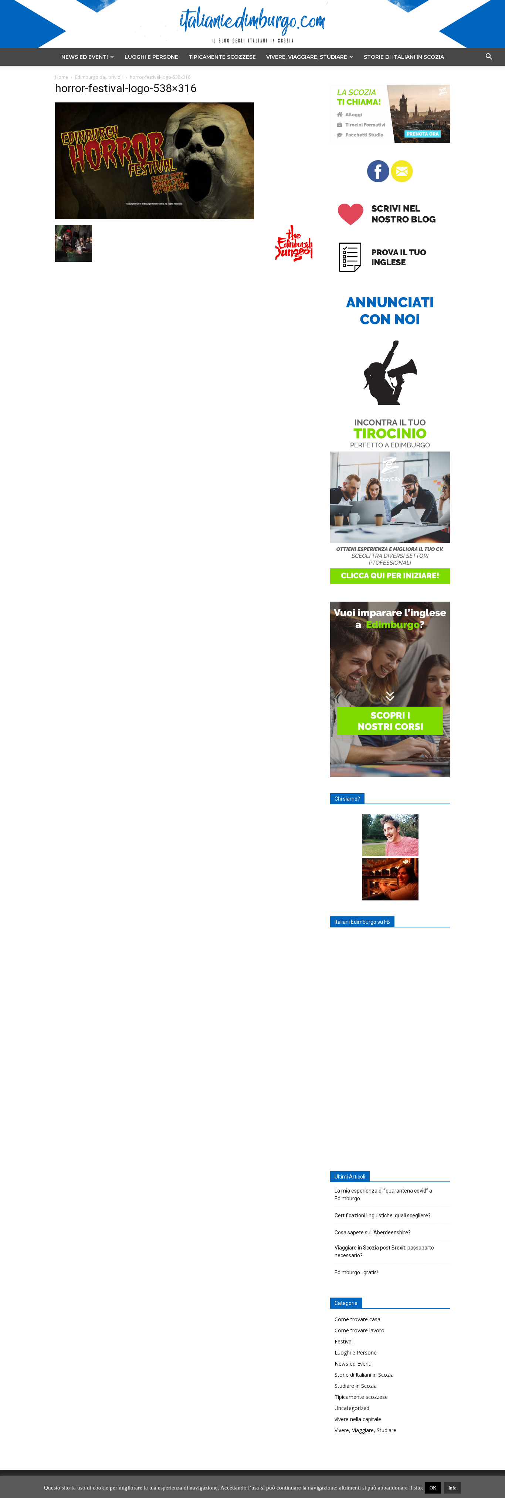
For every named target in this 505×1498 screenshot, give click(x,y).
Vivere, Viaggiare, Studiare (306, 57)
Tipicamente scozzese (222, 57)
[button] (489, 57)
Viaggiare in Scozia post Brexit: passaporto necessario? (384, 1251)
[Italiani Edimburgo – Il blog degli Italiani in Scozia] (252, 24)
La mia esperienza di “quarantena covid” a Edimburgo (383, 1194)
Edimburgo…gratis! (356, 1272)
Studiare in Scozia (356, 1385)
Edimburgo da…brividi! (99, 77)
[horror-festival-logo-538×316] (154, 217)
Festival (344, 1341)
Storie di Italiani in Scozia (404, 57)
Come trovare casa (357, 1319)
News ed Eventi (84, 57)
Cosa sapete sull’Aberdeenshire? (373, 1232)
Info (452, 1488)
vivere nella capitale (358, 1419)
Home (61, 77)
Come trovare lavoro (359, 1330)
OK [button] (433, 1488)
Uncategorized (352, 1407)
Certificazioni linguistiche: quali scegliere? (383, 1215)
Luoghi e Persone (151, 57)
